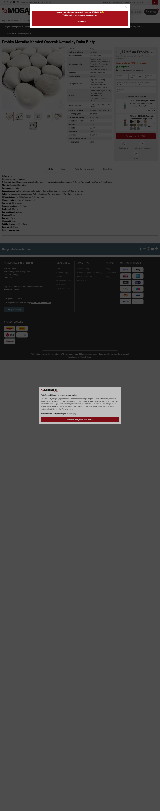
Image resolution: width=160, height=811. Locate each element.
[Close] (126, 7)
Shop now (81, 21)
